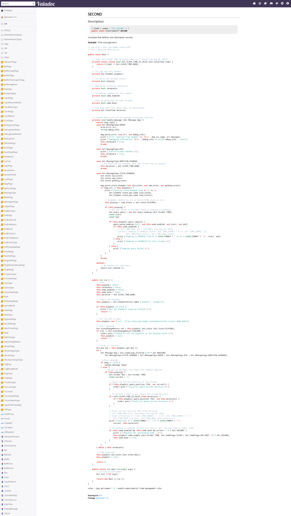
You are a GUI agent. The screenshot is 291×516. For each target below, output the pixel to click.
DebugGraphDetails (12, 134)
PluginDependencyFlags (14, 265)
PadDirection (9, 211)
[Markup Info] (287, 3)
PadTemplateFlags (12, 247)
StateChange (9, 337)
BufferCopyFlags (11, 71)
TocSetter (8, 427)
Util (5, 53)
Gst (100, 495)
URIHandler (9, 432)
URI (5, 48)
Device (7, 513)
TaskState (8, 378)
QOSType (8, 283)
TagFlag (7, 364)
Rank (6, 296)
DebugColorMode (12, 129)
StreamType (9, 355)
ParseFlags (8, 251)
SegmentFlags (10, 319)
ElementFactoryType (13, 39)
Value (6, 57)
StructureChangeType (13, 360)
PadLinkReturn (10, 224)
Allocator (8, 441)
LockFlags (8, 179)
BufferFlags (9, 75)
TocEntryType (10, 382)
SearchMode (9, 305)
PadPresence (9, 233)
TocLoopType (10, 387)
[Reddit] (282, 3)
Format (7, 161)
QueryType (9, 287)
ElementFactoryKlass (13, 35)
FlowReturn (9, 156)
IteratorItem (9, 170)
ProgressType (10, 274)
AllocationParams (11, 436)
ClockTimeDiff (112, 31)
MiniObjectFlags (11, 202)
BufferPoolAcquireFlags (14, 80)
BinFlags (7, 66)
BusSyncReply (10, 93)
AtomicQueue (10, 445)
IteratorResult (10, 174)
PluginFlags (9, 269)
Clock (6, 486)
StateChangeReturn (12, 341)
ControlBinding (10, 495)
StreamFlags (9, 346)
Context (7, 490)
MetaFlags (8, 197)
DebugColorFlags (11, 125)
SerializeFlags (10, 323)
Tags (6, 44)
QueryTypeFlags (11, 292)
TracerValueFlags (11, 396)
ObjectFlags (9, 206)
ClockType (8, 120)
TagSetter (8, 423)
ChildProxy (8, 414)
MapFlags (8, 184)
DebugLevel (9, 138)
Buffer (7, 459)
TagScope (8, 373)
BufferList (8, 463)
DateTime (8, 504)
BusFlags (8, 89)
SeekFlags (8, 310)
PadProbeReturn (11, 238)
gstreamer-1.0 (10, 17)
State (6, 333)
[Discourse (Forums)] (260, 3)
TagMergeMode (11, 369)
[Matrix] (265, 3)
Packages (8, 10)
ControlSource (10, 500)
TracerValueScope (12, 400)
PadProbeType (10, 242)
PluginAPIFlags (10, 260)
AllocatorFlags (10, 62)
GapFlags (8, 165)
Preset (7, 418)
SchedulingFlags (11, 301)
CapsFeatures (10, 481)
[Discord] (271, 3)
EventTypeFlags (10, 152)
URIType (7, 409)
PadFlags (8, 215)
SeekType (8, 314)
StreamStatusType (12, 351)
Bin (5, 450)
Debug (7, 30)
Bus (5, 472)
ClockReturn (9, 116)
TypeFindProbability (13, 405)
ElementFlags (9, 143)
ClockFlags (8, 111)
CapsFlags (8, 98)
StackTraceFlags (11, 328)
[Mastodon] (277, 3)
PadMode (8, 229)
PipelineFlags (9, 256)
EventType (8, 147)
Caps (6, 477)
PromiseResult (10, 278)
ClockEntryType (10, 107)
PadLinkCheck (10, 220)
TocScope (8, 391)
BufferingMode (10, 84)
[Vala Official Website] (254, 3)
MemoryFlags (10, 188)
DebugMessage (11, 509)
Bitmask (7, 454)
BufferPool (8, 468)
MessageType (10, 192)
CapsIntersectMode (12, 102)
